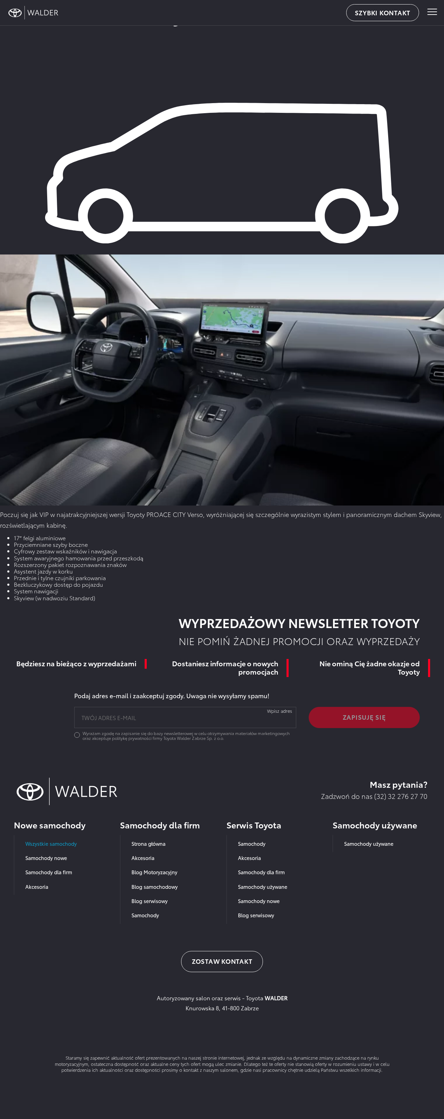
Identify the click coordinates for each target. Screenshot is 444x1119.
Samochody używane (262, 886)
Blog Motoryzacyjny (154, 872)
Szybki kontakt (383, 12)
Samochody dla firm (48, 872)
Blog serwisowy (149, 900)
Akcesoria (36, 886)
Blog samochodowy (154, 886)
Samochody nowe (46, 857)
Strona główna (148, 843)
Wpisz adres (279, 710)
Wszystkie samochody (51, 843)
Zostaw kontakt (222, 961)
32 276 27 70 (407, 796)
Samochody (145, 915)
